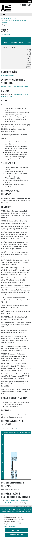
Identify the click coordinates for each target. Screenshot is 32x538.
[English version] (29, 1)
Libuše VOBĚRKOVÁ (7, 76)
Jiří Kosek (12, 509)
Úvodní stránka (6, 18)
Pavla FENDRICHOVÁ (8, 87)
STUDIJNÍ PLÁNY (25, 5)
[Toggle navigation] (3, 14)
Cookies (28, 511)
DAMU (15, 18)
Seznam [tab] (18, 429)
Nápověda (21, 511)
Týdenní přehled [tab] (8, 429)
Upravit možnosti (9, 526)
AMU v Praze (6, 511)
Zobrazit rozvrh (6, 34)
